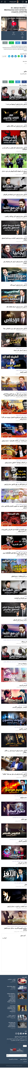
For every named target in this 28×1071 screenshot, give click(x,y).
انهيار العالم (24, 819)
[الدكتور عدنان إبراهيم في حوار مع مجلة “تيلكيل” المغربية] (14, 763)
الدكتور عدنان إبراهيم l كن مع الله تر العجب (16, 216)
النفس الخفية (23, 372)
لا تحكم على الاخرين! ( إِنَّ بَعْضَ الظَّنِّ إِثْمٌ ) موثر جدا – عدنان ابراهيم (15, 553)
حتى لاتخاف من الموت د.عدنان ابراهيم (17, 906)
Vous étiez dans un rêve (11, 987)
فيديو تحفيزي (24, 348)
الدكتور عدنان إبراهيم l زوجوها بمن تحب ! (16, 104)
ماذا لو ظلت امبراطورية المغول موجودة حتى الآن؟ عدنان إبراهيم (14, 418)
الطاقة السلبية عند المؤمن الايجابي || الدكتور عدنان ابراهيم (14, 507)
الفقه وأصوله (19, 861)
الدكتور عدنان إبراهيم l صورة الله (18, 285)
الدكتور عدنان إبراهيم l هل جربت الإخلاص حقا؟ (15, 328)
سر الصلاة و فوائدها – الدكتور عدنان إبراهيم (16, 462)
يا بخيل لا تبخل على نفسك (20, 350)
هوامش (25, 102)
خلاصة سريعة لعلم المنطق (20, 620)
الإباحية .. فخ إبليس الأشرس (20, 707)
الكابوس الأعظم (23, 841)
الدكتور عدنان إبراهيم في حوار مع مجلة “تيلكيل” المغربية (14, 774)
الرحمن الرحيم (23, 685)
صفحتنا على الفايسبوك (13, 1059)
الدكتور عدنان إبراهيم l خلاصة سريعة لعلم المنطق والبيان (14, 239)
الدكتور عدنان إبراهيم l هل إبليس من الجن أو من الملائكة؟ (14, 148)
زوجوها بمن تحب (22, 663)
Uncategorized (23, 639)
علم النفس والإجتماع (13, 839)
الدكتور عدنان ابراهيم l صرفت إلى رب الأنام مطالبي (16, 751)
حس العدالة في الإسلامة (20, 598)
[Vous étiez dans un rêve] (22, 989)
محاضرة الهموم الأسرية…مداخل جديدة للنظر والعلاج (15, 929)
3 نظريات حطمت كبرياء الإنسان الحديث (11, 1016)
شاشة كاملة (13, 34)
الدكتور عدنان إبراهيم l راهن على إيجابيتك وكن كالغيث (15, 262)
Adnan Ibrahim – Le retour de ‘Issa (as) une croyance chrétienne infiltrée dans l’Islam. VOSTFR (11, 997)
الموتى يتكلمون (23, 729)
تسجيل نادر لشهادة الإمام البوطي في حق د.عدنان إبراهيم (14, 172)
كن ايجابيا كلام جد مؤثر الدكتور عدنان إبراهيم (15, 484)
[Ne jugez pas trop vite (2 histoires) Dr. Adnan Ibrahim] (22, 1025)
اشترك (25, 1046)
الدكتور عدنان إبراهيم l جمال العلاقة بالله (16, 307)
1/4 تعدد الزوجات (22, 863)
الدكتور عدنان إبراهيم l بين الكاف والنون (17, 126)
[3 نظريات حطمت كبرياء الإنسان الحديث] (22, 1018)
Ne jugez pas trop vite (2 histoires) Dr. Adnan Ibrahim (11, 1024)
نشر (22, 38)
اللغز (25, 884)
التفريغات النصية (17, 639)
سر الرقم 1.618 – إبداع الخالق (19, 576)
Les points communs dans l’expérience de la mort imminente (11, 1008)
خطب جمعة (12, 639)
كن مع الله (24, 641)
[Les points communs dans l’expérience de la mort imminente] (22, 1008)
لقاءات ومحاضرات (13, 926)
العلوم (20, 727)
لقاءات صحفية (24, 772)
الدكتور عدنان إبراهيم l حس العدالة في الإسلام (15, 194)
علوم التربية (19, 926)
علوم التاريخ (15, 817)
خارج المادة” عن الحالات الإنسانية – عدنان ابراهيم (14, 440)
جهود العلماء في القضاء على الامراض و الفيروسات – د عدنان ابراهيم (14, 530)
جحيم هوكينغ (23, 797)
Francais (25, 5)
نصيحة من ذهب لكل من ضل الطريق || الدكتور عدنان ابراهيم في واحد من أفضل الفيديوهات (15, 394)
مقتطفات (20, 348)
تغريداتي (25, 1061)
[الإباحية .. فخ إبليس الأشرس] (22, 982)
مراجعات (25, 748)
